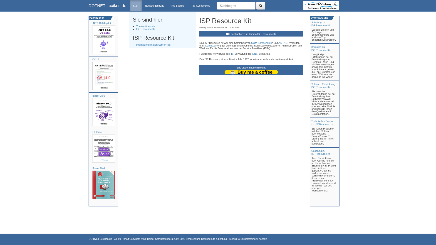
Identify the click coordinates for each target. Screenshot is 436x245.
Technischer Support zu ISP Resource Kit (322, 122)
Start (135, 5)
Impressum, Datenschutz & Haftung (207, 239)
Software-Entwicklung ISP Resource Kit (323, 85)
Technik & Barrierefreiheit (243, 239)
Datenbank (211, 45)
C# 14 (95, 59)
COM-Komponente (261, 43)
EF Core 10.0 (99, 132)
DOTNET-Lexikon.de (107, 5)
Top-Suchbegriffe (200, 5)
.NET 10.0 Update (102, 23)
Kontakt (263, 239)
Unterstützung (319, 17)
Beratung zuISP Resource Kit (320, 48)
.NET (285, 43)
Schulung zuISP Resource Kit (320, 24)
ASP (280, 43)
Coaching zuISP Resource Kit (320, 152)
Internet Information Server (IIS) (153, 44)
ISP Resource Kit (145, 29)
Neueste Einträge (154, 5)
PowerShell (98, 168)
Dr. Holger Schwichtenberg (158, 239)
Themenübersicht (146, 26)
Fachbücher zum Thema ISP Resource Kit (252, 34)
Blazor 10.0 (98, 95)
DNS (255, 53)
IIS (231, 53)
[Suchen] (260, 6)
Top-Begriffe (177, 5)
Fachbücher (96, 17)
